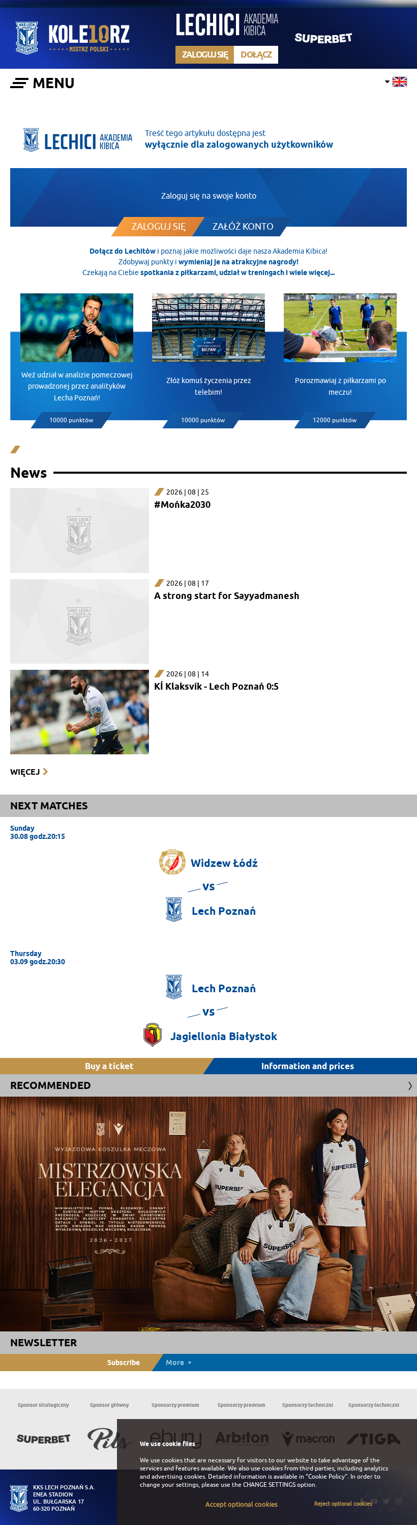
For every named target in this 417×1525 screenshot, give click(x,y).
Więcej (25, 772)
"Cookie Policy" (326, 1477)
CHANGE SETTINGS (269, 1485)
